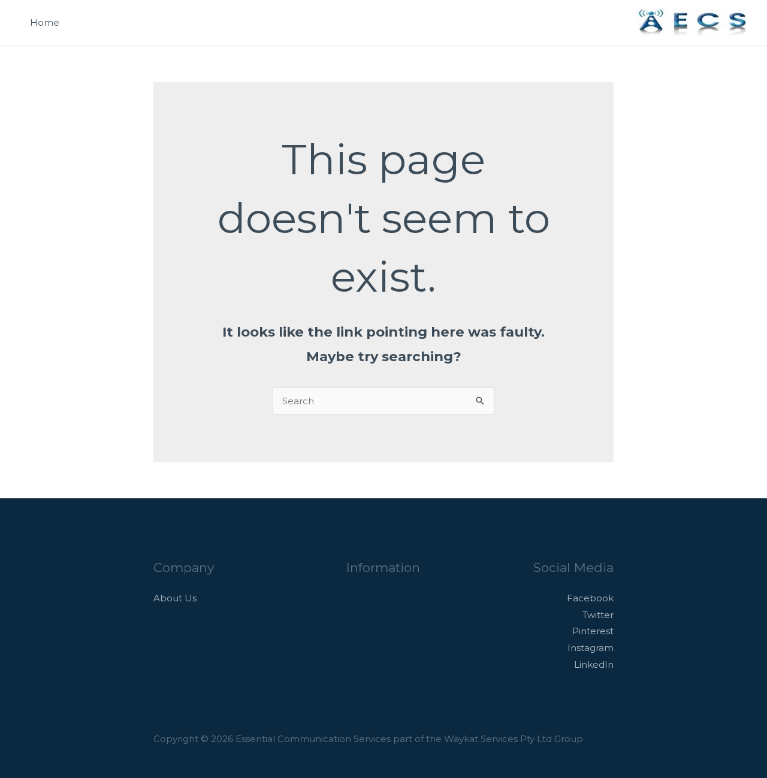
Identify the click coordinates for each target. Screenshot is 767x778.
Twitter (598, 614)
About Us (175, 598)
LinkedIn (594, 664)
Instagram (590, 647)
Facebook (590, 598)
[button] (613, 23)
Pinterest (593, 631)
